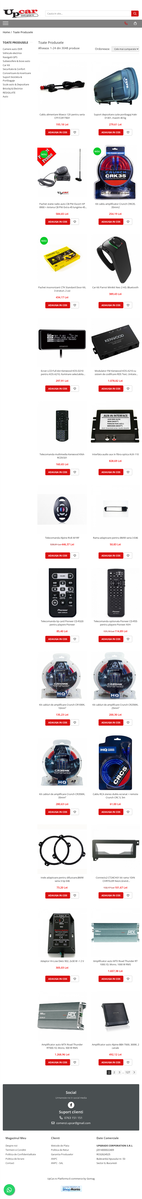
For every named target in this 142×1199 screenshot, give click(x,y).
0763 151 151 (73, 1118)
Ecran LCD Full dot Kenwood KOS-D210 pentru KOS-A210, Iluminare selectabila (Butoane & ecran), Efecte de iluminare (62, 372)
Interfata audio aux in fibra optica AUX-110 (115, 454)
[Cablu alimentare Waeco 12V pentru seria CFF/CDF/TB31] (62, 86)
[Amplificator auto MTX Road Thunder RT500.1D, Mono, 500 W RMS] (62, 1016)
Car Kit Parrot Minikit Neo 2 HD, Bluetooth (115, 287)
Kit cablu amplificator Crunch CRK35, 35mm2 (115, 205)
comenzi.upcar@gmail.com (73, 1123)
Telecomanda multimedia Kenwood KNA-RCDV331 (62, 456)
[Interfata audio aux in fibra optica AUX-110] (115, 426)
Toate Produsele (23, 32)
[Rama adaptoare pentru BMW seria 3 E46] (115, 509)
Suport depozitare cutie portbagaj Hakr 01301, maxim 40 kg (115, 116)
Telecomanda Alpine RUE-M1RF (62, 537)
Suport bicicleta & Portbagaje (12, 78)
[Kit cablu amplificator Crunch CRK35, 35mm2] (115, 172)
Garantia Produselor (62, 1154)
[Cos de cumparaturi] (135, 23)
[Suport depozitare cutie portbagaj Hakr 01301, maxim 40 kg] (115, 86)
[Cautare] (135, 14)
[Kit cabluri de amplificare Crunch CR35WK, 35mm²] (62, 763)
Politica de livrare (15, 1158)
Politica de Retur (60, 1150)
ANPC (54, 1158)
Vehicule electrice (12, 53)
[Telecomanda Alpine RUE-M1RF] (62, 509)
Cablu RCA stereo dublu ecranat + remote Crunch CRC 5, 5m (115, 795)
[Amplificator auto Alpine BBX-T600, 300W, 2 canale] (115, 1016)
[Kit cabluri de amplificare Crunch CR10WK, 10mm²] (62, 676)
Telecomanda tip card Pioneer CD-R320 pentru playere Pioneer (62, 623)
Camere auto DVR (12, 49)
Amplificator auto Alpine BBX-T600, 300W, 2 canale (115, 1046)
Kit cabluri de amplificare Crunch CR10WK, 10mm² (62, 706)
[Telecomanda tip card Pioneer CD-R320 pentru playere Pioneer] (62, 593)
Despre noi (11, 1145)
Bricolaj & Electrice (13, 88)
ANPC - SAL (57, 1163)
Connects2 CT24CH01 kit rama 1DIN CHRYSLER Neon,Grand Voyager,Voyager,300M (115, 879)
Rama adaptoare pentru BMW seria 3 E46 (115, 537)
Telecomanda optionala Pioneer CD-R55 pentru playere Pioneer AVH (115, 623)
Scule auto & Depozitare (16, 84)
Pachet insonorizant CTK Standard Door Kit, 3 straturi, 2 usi (62, 289)
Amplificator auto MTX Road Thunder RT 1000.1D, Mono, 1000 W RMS (115, 962)
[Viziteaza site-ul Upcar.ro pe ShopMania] (71, 1189)
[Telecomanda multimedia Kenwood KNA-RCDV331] (62, 426)
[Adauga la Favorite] (75, 132)
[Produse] (6, 24)
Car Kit (6, 65)
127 (128, 1072)
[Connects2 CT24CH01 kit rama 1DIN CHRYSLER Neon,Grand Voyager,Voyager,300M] (115, 849)
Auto (5, 96)
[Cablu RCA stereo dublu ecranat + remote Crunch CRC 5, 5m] (115, 763)
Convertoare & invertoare (17, 73)
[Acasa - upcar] (21, 13)
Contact (10, 1163)
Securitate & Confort (14, 69)
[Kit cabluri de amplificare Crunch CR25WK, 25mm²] (115, 676)
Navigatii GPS (10, 57)
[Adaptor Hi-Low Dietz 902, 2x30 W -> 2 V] (62, 932)
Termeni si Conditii (16, 1150)
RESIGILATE (9, 92)
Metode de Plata (60, 1145)
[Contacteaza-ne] (126, 23)
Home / (7, 32)
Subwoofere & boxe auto (16, 61)
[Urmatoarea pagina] (134, 1072)
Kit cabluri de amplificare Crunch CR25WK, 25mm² (115, 706)
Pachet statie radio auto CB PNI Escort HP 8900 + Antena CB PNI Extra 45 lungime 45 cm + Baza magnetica (62, 205)
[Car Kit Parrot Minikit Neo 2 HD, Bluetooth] (115, 259)
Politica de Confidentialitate (21, 1154)
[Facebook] (71, 1105)
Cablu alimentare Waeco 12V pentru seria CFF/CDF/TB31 (62, 116)
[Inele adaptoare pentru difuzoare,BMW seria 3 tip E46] (62, 849)
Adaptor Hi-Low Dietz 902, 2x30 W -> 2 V (62, 961)
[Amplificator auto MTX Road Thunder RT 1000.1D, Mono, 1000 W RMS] (115, 932)
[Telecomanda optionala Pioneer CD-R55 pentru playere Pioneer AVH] (115, 593)
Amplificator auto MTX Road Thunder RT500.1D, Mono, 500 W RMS (62, 1046)
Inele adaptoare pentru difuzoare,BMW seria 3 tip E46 (62, 879)
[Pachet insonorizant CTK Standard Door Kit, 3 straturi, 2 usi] (62, 259)
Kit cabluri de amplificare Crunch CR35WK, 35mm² (62, 795)
